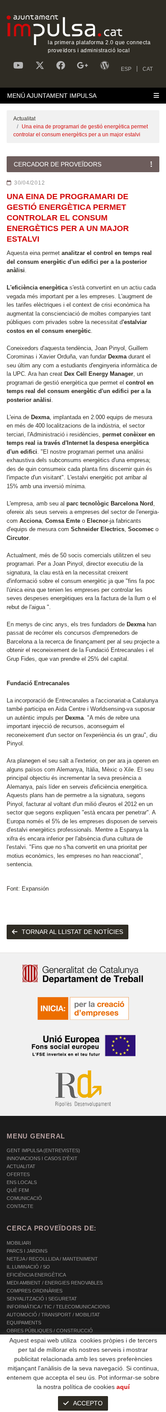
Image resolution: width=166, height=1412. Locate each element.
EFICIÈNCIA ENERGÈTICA (36, 1274)
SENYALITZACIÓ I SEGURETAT (42, 1298)
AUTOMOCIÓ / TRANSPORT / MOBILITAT (53, 1314)
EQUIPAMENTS (24, 1322)
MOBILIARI (19, 1243)
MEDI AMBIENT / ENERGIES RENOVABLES (55, 1282)
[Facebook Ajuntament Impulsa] (60, 65)
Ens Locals (22, 1182)
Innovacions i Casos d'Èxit (42, 1158)
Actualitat (24, 119)
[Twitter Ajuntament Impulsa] (39, 65)
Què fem (18, 1190)
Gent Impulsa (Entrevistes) (43, 1150)
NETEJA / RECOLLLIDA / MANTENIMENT (52, 1259)
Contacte (20, 1206)
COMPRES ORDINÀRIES (34, 1290)
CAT (148, 69)
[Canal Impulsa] (18, 65)
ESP (126, 69)
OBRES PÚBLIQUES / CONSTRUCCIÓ (50, 1330)
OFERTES (18, 1174)
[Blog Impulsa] (104, 65)
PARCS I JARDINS (27, 1251)
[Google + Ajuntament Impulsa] (82, 65)
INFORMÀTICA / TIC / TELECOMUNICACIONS (58, 1306)
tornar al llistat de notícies (72, 931)
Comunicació (24, 1198)
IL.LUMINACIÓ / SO (28, 1266)
